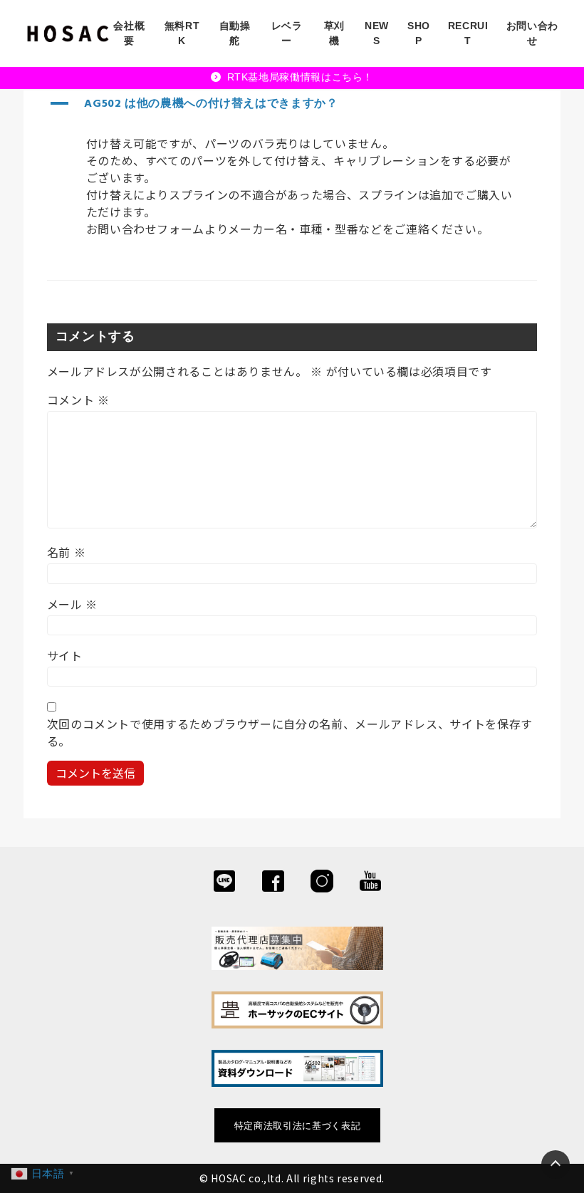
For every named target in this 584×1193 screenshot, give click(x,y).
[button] (292, 104)
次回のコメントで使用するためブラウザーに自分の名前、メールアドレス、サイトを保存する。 (290, 732)
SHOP (418, 33)
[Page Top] (555, 1164)
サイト (65, 655)
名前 (66, 552)
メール (72, 604)
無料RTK (182, 33)
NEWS (377, 33)
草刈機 (334, 33)
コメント (78, 399)
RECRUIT (468, 33)
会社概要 (129, 33)
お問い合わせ (532, 33)
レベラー (287, 33)
